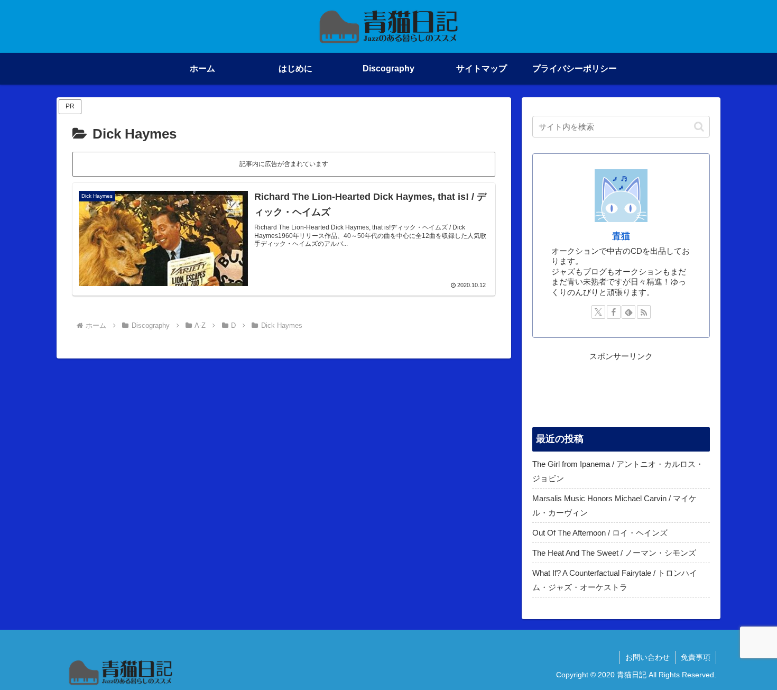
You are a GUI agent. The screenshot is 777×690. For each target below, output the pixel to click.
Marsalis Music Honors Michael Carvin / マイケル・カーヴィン (614, 505)
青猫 (621, 236)
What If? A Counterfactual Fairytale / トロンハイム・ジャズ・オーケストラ (614, 580)
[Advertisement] (621, 389)
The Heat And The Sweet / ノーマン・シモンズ (614, 552)
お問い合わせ (647, 657)
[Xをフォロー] (598, 312)
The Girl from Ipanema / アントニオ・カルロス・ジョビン (618, 471)
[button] (699, 127)
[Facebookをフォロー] (614, 312)
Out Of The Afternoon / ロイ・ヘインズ (600, 532)
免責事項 (695, 657)
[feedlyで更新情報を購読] (628, 312)
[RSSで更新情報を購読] (644, 312)
